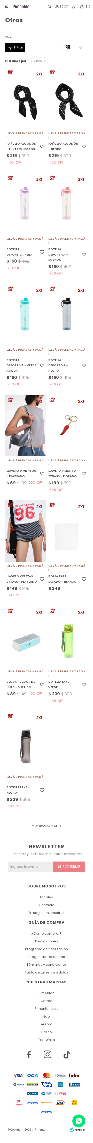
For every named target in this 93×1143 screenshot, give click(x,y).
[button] (57, 6)
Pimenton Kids (46, 1008)
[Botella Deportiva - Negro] (67, 314)
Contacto (47, 904)
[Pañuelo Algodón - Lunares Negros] (25, 98)
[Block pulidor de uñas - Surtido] (25, 636)
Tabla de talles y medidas (46, 972)
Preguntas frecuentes (46, 956)
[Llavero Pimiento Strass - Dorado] (67, 425)
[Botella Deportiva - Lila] (25, 203)
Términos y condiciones (47, 964)
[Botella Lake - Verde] (67, 636)
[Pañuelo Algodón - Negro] (67, 98)
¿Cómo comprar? (46, 933)
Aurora (46, 1024)
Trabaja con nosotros (46, 912)
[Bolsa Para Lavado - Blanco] (67, 531)
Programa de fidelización (46, 949)
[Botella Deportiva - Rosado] (67, 203)
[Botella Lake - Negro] (25, 742)
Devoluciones (46, 941)
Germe (46, 1000)
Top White (46, 1039)
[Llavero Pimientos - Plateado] (25, 425)
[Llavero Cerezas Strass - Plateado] (25, 531)
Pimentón (46, 993)
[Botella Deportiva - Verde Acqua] (25, 314)
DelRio (46, 1031)
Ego (46, 1016)
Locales (46, 897)
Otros (38, 61)
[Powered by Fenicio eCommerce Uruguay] (77, 1130)
